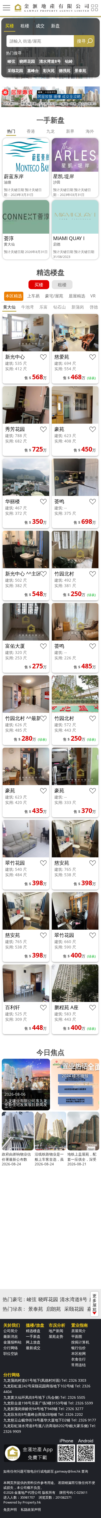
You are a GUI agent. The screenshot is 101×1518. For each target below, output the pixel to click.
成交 (40, 26)
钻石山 (59, 307)
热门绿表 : (14, 1309)
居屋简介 (78, 1330)
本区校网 (78, 1353)
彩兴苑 (49, 70)
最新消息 (10, 1336)
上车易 (33, 296)
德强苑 (64, 70)
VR (93, 296)
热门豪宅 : (14, 1299)
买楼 (9, 26)
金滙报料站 (12, 1342)
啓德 (94, 307)
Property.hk (32, 1502)
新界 (70, 131)
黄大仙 (9, 307)
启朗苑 (53, 1309)
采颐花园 (15, 70)
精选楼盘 (33, 1330)
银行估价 (78, 1347)
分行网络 (10, 1347)
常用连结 (78, 1364)
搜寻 (81, 41)
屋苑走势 (56, 1336)
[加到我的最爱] (43, 357)
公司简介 (10, 1330)
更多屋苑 (94, 1303)
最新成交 (33, 1347)
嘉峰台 (33, 70)
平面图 (76, 1336)
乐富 (43, 307)
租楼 (24, 26)
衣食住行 (78, 1359)
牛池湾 (27, 307)
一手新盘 (33, 1336)
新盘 (55, 26)
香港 (31, 131)
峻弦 (11, 61)
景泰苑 (80, 70)
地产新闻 (56, 1330)
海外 (90, 131)
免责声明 (10, 1509)
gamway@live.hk (68, 1471)
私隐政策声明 (31, 1509)
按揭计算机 (80, 1342)
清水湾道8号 (50, 61)
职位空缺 (10, 1353)
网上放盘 (33, 1342)
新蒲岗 (77, 307)
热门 (11, 131)
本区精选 (13, 296)
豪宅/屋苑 (54, 296)
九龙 (50, 131)
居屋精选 (77, 296)
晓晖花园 (27, 61)
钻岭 (69, 61)
